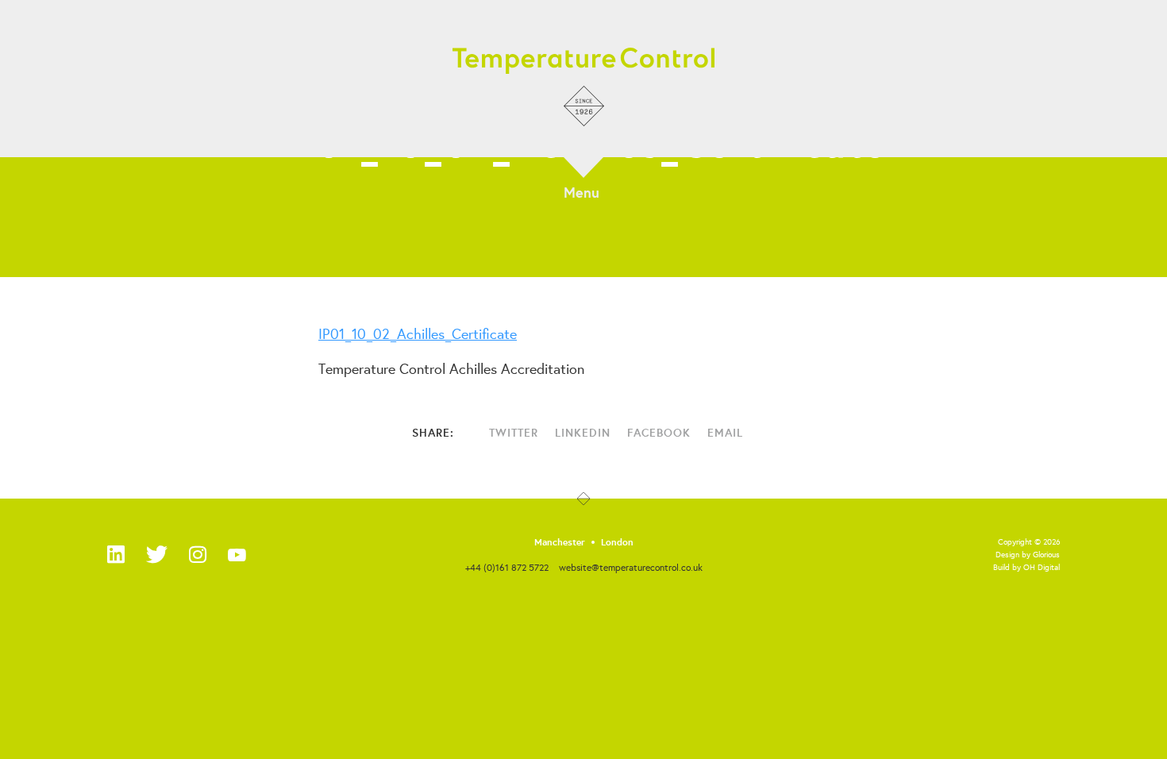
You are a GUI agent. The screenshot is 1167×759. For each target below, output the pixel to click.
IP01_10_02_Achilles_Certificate (417, 333)
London (617, 542)
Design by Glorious (1028, 554)
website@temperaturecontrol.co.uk (631, 567)
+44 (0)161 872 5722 (507, 567)
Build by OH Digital (1026, 567)
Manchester (559, 542)
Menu (581, 191)
